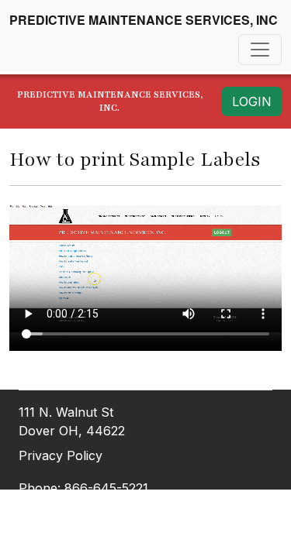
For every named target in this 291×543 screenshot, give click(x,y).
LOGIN (252, 101)
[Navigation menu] (260, 49)
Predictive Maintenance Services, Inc (143, 20)
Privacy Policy (60, 455)
